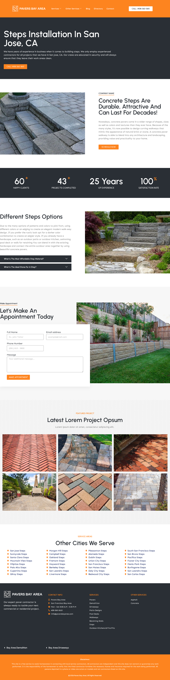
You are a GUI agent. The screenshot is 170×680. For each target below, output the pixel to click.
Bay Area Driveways (59, 647)
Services (55, 8)
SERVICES (94, 595)
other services (138, 595)
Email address (53, 332)
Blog (88, 8)
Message (11, 355)
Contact (110, 8)
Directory (98, 8)
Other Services (72, 8)
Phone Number (15, 343)
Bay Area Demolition (17, 647)
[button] (35, 259)
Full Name (12, 332)
